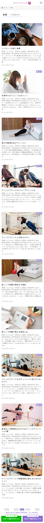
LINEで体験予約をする (11, 519)
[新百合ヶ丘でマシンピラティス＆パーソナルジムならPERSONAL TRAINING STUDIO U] (22, 3)
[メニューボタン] (41, 3)
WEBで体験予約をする (32, 519)
